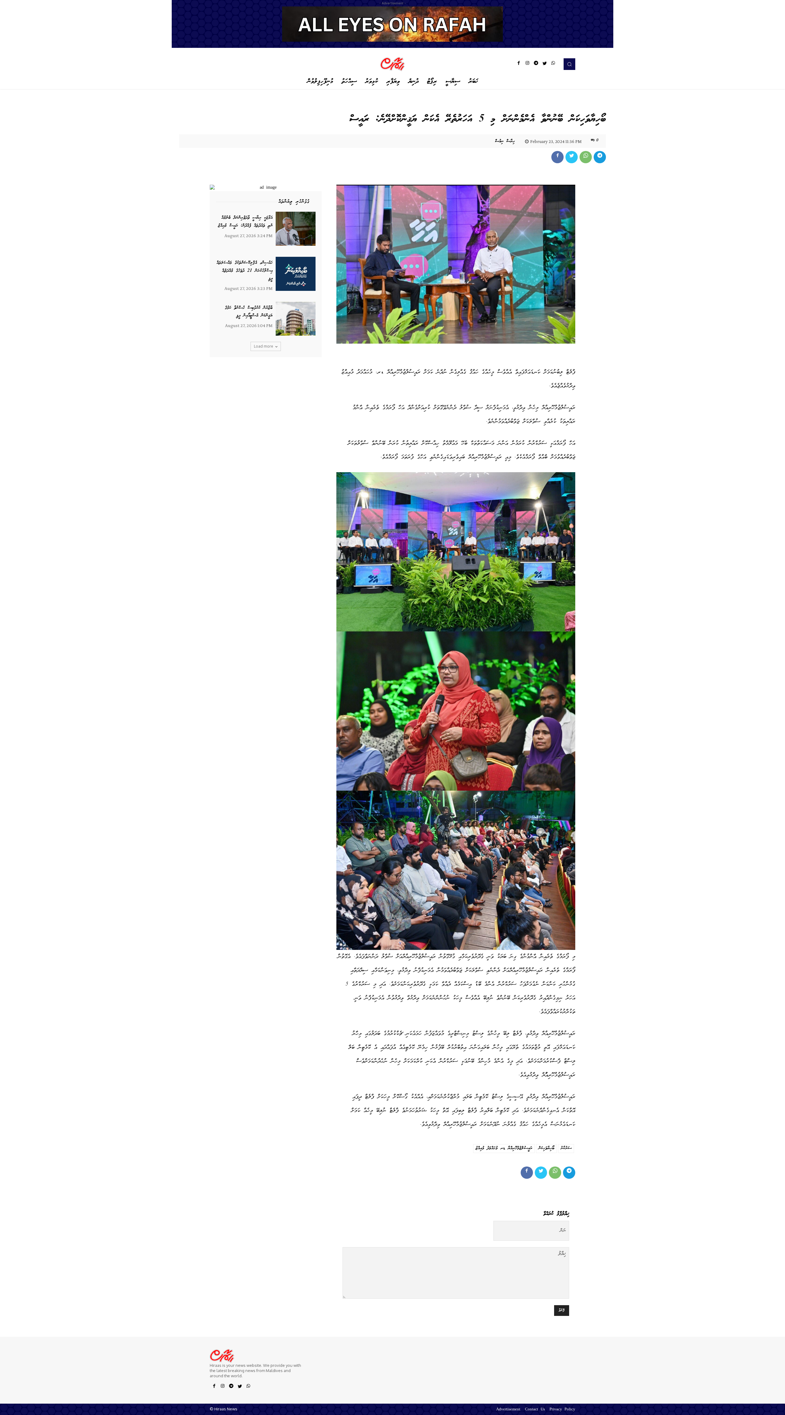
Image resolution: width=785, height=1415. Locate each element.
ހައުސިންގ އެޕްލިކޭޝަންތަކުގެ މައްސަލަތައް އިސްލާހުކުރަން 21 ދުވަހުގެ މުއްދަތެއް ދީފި (244, 270)
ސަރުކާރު (566, 1148)
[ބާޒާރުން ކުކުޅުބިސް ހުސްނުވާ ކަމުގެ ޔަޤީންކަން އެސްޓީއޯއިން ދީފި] (296, 319)
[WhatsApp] (553, 64)
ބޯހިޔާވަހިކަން (546, 1148)
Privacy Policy (562, 1410)
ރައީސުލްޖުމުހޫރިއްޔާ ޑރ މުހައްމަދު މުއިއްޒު (504, 1148)
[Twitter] (544, 64)
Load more (263, 346)
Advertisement (508, 1410)
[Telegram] (536, 64)
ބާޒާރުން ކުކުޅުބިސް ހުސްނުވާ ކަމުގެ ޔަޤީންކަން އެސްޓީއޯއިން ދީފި (249, 312)
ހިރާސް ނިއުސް (505, 141)
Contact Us (535, 1410)
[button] (569, 64)
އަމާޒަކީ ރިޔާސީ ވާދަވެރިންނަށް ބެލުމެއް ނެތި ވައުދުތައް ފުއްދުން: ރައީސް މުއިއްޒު (245, 221)
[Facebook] (519, 64)
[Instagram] (527, 64)
